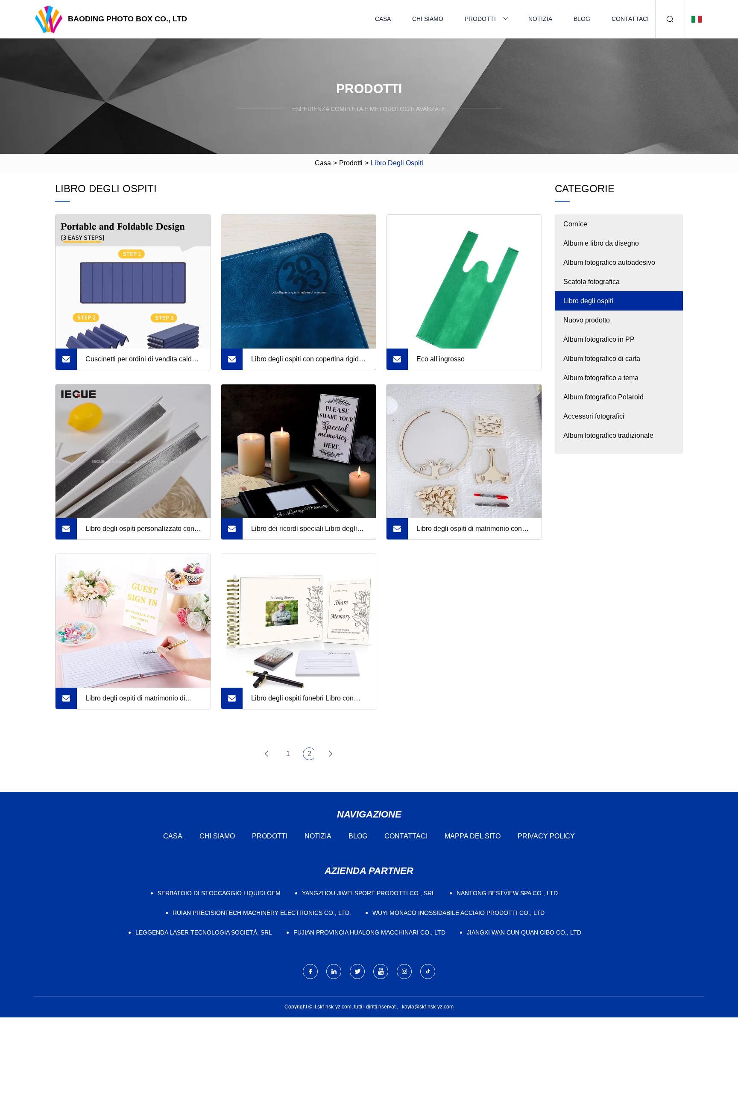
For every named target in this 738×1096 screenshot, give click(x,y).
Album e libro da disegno (601, 243)
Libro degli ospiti (588, 301)
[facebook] (310, 971)
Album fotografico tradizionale (608, 435)
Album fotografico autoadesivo (609, 262)
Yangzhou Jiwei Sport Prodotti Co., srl (368, 893)
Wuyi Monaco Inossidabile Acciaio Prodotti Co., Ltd (458, 912)
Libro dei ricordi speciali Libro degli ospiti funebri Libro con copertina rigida (304, 532)
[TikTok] (427, 971)
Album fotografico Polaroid (603, 397)
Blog (582, 18)
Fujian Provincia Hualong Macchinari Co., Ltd (369, 932)
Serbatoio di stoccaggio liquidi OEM (219, 893)
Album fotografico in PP (599, 339)
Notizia (540, 18)
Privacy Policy (546, 836)
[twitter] (357, 971)
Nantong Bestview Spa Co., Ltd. (508, 893)
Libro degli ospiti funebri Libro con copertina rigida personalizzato (302, 702)
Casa (383, 18)
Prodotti (480, 18)
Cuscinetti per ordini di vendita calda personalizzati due (140, 362)
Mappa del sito (473, 836)
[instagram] (404, 971)
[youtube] (380, 971)
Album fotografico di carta (601, 358)
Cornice (575, 224)
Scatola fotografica (591, 281)
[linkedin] (333, 971)
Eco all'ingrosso (440, 359)
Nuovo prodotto (586, 320)
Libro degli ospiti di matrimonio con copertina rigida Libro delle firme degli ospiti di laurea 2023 (473, 532)
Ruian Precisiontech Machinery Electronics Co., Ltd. (262, 912)
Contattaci (630, 18)
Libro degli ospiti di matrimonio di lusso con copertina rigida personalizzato (135, 702)
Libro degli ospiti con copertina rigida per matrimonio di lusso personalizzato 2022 (307, 362)
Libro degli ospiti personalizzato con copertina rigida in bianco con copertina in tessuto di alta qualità (139, 532)
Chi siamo (427, 18)
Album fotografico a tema (600, 377)
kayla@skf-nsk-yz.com (428, 1007)
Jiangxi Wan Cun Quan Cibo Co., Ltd (524, 932)
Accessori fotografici (593, 416)
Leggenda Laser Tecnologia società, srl (203, 932)
